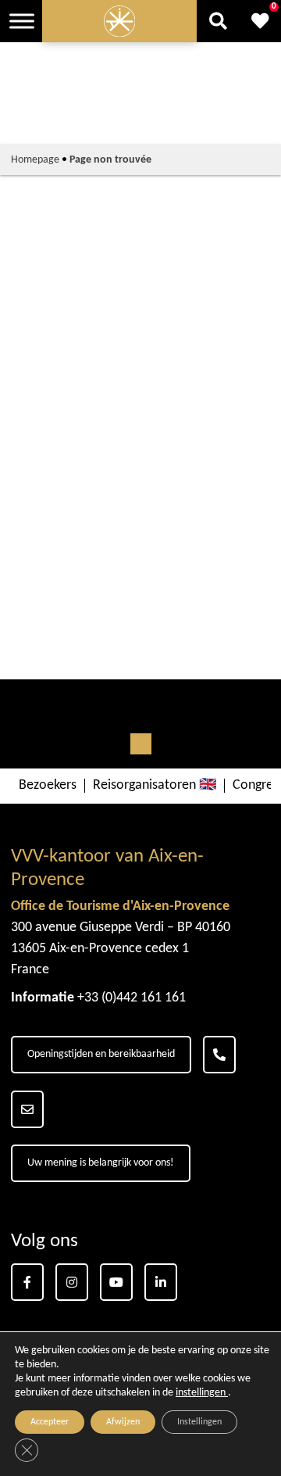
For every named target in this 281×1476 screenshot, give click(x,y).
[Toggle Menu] (21, 20)
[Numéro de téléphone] (219, 1054)
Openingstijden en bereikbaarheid (101, 1054)
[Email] (27, 1109)
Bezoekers (47, 786)
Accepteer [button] (49, 1422)
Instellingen (199, 1422)
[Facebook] (27, 1282)
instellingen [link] (202, 1393)
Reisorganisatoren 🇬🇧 (154, 786)
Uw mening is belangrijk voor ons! (100, 1163)
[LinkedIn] (160, 1282)
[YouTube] (116, 1282)
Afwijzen (123, 1422)
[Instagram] (71, 1282)
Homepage (35, 160)
